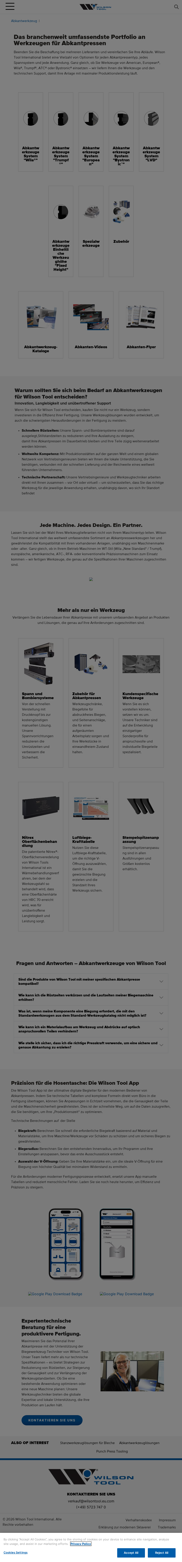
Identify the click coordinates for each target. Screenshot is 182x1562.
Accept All (131, 1552)
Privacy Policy (81, 1544)
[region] (91, 1547)
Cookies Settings (16, 1552)
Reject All (161, 1552)
